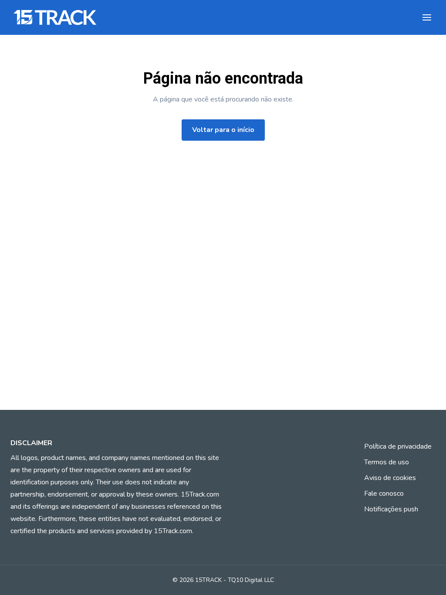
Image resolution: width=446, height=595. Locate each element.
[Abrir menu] (427, 17)
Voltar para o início (223, 130)
